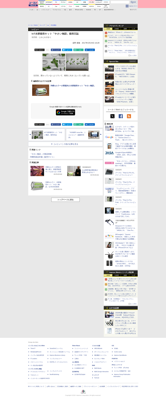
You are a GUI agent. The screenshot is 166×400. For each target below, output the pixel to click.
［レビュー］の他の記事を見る (65, 144)
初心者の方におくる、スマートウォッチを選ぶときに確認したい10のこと (125, 323)
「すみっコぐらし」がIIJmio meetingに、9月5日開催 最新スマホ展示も (125, 163)
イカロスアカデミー (100, 362)
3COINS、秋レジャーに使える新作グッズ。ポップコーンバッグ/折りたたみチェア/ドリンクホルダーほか (122, 296)
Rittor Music (76, 345)
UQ (65, 10)
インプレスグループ (113, 386)
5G (95, 10)
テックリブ (95, 375)
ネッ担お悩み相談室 (36, 365)
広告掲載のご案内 (62, 386)
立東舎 (77, 358)
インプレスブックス (56, 371)
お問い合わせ (51, 386)
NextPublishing (54, 374)
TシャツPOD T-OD (81, 355)
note (80, 50)
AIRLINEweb (98, 348)
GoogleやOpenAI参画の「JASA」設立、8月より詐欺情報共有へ (125, 155)
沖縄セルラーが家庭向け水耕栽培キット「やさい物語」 (73, 86)
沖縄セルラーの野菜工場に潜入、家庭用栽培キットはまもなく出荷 (53, 169)
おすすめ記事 (114, 308)
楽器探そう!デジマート (81, 352)
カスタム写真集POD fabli (122, 371)
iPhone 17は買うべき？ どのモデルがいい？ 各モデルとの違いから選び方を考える (125, 331)
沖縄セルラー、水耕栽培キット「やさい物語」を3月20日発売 (53, 184)
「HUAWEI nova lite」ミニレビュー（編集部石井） (77, 134)
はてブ (69, 50)
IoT (100, 10)
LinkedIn (91, 50)
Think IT (32, 348)
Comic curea (118, 352)
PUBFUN (115, 358)
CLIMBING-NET (79, 368)
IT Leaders (33, 358)
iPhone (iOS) (79, 10)
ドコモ (31, 10)
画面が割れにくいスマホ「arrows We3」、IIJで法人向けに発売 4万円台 (125, 263)
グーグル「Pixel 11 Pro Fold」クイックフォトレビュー (125, 202)
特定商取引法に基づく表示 (130, 386)
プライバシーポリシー (90, 386)
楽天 (70, 10)
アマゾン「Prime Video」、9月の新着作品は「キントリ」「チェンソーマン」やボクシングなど (122, 52)
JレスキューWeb (99, 358)
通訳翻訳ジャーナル (100, 355)
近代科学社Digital (80, 374)
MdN (93, 365)
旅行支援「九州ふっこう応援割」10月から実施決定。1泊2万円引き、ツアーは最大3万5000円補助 (122, 285)
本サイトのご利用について (36, 386)
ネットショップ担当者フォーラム (60, 352)
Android (88, 10)
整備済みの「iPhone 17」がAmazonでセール (122, 32)
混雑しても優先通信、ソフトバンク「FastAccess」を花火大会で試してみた (125, 214)
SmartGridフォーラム (56, 348)
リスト (47, 50)
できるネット (34, 375)
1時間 (108, 29)
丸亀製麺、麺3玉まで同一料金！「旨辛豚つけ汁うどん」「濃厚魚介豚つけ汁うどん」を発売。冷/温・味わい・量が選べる (122, 291)
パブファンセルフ (119, 361)
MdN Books (97, 368)
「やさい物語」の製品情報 (41, 154)
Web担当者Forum (35, 352)
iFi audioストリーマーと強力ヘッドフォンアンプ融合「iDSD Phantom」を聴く (125, 99)
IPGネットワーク (117, 365)
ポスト (41, 50)
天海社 (116, 348)
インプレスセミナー (56, 358)
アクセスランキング (116, 26)
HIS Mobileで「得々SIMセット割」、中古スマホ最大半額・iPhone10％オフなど (125, 245)
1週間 (125, 29)
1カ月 (133, 29)
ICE (113, 345)
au (37, 10)
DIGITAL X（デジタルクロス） (59, 362)
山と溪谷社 (75, 362)
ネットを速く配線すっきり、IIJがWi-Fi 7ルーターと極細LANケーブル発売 (125, 254)
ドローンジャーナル (36, 362)
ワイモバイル (57, 10)
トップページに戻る (65, 200)
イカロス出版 (96, 345)
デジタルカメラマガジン (37, 371)
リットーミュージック (81, 348)
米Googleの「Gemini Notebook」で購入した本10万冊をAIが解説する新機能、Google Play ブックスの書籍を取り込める (125, 239)
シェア (57, 50)
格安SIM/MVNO (109, 10)
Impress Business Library (57, 355)
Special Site (113, 61)
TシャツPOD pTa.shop (121, 367)
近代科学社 (75, 371)
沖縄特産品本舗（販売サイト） (42, 157)
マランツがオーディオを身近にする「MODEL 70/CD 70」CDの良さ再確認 (125, 68)
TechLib (96, 378)
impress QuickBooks (120, 355)
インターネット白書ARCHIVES (40, 378)
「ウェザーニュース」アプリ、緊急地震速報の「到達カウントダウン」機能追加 (125, 191)
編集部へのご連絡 (75, 386)
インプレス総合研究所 (37, 355)
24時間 (116, 29)
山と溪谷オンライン (81, 365)
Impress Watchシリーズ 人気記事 (121, 272)
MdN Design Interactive (101, 371)
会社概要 (102, 386)
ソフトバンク (45, 10)
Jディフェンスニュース (101, 352)
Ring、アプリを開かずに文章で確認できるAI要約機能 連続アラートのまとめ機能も (125, 146)
